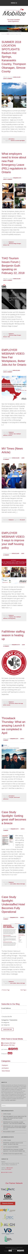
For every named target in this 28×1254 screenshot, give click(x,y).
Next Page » (23, 990)
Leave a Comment (7, 78)
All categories (5, 1022)
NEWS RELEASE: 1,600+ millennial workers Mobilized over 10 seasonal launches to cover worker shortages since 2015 (14, 1128)
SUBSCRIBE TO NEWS (7, 1172)
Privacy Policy (14, 1249)
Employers (11, 242)
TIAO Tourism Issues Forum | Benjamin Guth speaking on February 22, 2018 (13, 266)
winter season (6, 705)
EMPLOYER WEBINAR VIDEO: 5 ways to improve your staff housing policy (13, 540)
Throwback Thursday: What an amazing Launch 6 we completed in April (13, 726)
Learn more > (13, 1100)
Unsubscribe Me (7, 1016)
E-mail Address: (6, 1008)
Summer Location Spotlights (18, 140)
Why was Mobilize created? (9, 1131)
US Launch (22, 519)
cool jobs (11, 797)
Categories (6, 1025)
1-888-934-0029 (9, 1168)
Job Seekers (11, 139)
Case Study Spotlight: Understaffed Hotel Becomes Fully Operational (13, 904)
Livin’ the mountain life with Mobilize (10, 1147)
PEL (8, 245)
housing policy (11, 618)
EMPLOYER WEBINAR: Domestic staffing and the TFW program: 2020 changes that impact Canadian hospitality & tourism (14, 1118)
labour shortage (19, 703)
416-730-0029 (8, 1169)
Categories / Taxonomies (9, 1020)
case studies (13, 884)
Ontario (5, 245)
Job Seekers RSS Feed (8, 1043)
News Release (6, 1071)
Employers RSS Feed (8, 1045)
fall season (11, 703)
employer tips (12, 433)
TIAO (9, 336)
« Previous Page (5, 990)
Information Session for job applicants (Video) (12, 1153)
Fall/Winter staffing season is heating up (13, 635)
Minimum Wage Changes (15, 243)
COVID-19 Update (7, 1113)
